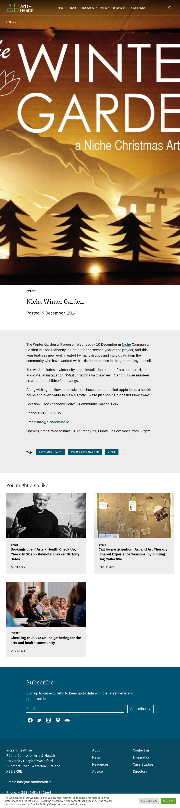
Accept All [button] (168, 801)
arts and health (51, 452)
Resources (100, 764)
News (96, 757)
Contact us (141, 750)
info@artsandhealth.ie (29, 781)
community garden (85, 452)
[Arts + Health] (19, 7)
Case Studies (143, 764)
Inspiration (141, 757)
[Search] (170, 8)
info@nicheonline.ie (53, 421)
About (97, 750)
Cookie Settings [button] (149, 801)
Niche (126, 344)
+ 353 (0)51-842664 (28, 792)
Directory (140, 771)
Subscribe (138, 709)
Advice (97, 771)
